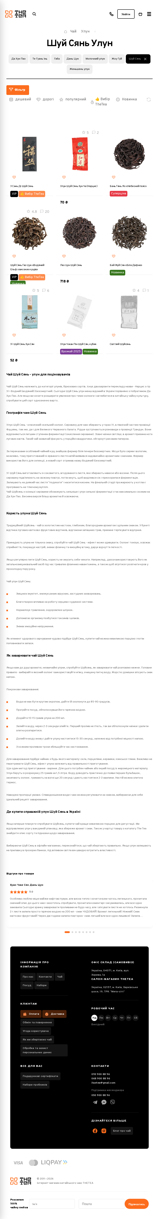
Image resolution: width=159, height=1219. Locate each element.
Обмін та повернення (37, 1022)
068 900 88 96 (100, 1078)
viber (113, 1102)
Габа (57, 59)
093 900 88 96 (100, 1074)
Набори (42, 985)
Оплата (34, 1014)
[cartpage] (140, 14)
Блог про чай (122, 1131)
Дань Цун (73, 59)
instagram (104, 1131)
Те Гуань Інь (39, 59)
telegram (95, 1102)
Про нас (28, 977)
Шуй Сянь (135, 59)
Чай (59, 977)
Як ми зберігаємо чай (37, 1039)
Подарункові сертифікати (40, 1076)
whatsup (104, 1102)
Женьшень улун (80, 69)
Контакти (45, 977)
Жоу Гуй (117, 59)
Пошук (34, 14)
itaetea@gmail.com (103, 1083)
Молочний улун (95, 59)
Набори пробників (35, 1085)
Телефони (111, 14)
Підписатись (137, 1204)
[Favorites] (14, 177)
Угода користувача (36, 1031)
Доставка (57, 1014)
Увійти (126, 14)
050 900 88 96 (100, 1095)
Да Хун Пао (18, 59)
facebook (95, 1131)
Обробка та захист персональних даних (37, 1050)
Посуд (27, 985)
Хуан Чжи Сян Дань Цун (26, 885)
